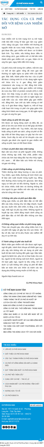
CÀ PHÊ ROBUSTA (12, 395)
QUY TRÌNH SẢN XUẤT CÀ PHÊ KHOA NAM (21, 370)
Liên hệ (40, 9)
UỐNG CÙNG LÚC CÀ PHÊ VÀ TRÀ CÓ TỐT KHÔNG (22, 293)
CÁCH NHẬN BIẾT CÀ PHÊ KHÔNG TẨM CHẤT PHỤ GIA (22, 385)
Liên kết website (36, 405)
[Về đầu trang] (40, 439)
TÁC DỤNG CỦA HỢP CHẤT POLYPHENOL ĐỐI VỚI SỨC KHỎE (22, 327)
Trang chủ (9, 13)
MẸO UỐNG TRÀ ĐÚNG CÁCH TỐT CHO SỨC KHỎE (22, 332)
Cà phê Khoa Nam (21, 9)
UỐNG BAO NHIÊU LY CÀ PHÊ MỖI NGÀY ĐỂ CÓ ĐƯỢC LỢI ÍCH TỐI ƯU (22, 315)
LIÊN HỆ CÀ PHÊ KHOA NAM (15, 349)
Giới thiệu (8, 9)
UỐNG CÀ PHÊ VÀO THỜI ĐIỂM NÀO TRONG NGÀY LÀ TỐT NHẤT (22, 309)
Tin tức (32, 9)
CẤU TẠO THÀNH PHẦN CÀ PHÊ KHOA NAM (21, 358)
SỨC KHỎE (20, 13)
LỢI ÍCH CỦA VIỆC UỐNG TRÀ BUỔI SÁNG (19, 302)
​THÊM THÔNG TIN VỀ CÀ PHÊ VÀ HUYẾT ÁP (20, 299)
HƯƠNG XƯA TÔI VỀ (12, 391)
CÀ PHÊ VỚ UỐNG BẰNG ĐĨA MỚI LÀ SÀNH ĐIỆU (21, 364)
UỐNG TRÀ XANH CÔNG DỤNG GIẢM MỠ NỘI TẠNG (22, 296)
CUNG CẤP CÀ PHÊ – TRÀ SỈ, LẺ (17, 379)
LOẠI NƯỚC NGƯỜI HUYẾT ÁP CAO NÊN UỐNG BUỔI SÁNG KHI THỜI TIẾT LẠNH (22, 321)
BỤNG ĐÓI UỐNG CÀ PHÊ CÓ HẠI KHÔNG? (19, 305)
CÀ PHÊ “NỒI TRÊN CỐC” (14, 375)
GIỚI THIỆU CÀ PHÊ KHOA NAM (17, 354)
